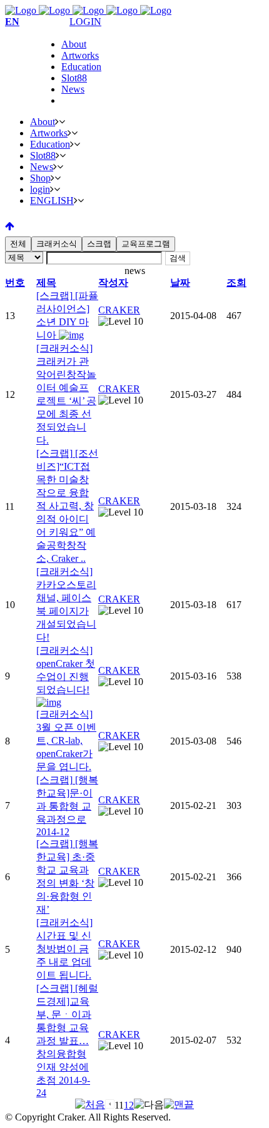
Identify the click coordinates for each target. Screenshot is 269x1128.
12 (129, 1105)
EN (12, 21)
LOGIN (85, 21)
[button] (119, 310)
